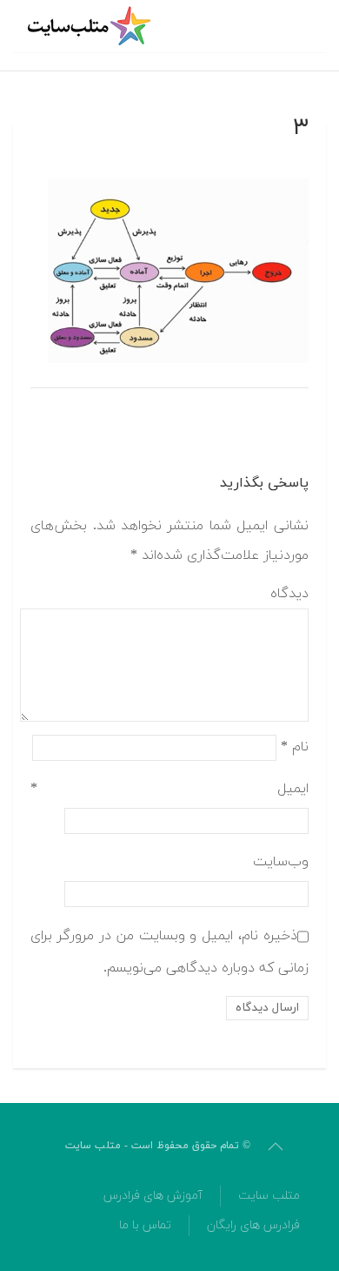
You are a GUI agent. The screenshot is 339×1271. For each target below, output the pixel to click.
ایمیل (169, 788)
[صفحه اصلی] (91, 26)
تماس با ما (145, 1225)
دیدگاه (289, 593)
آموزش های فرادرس (153, 1195)
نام (295, 746)
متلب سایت (269, 1195)
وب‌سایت (281, 861)
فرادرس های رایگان (253, 1225)
